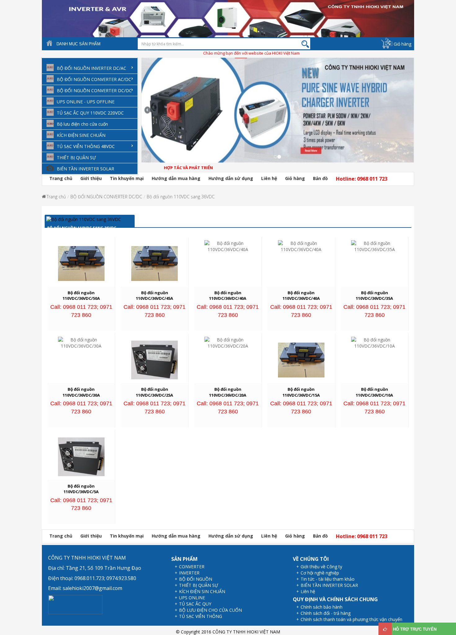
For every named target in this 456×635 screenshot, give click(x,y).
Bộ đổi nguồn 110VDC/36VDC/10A (374, 392)
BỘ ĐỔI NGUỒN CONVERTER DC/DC (106, 197)
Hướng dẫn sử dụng (230, 178)
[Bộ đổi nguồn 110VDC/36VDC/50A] (81, 263)
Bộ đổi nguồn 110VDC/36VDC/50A (81, 295)
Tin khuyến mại (127, 178)
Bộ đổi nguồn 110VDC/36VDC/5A (81, 489)
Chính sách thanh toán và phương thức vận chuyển (351, 619)
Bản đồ (320, 178)
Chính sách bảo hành (321, 607)
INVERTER (189, 573)
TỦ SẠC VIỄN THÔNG (200, 616)
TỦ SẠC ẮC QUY (195, 604)
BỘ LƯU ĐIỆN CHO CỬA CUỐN (210, 610)
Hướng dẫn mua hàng (176, 178)
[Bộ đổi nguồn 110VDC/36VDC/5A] (81, 456)
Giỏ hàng (402, 44)
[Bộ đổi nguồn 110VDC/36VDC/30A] (81, 342)
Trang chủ (60, 178)
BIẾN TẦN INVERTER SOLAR (329, 585)
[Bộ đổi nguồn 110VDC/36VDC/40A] (227, 246)
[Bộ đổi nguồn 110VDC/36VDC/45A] (154, 263)
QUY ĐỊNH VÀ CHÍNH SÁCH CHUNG (335, 599)
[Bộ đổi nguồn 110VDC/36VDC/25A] (154, 360)
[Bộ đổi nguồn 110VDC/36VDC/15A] (301, 360)
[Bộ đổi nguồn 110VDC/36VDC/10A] (374, 342)
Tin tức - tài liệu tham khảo (328, 579)
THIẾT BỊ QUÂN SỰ (198, 585)
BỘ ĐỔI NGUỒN (195, 579)
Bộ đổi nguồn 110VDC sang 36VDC (181, 197)
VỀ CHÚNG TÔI (311, 559)
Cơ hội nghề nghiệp (320, 573)
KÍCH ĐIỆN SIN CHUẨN (202, 591)
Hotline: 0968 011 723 (361, 178)
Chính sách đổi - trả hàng (326, 613)
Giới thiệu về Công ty (321, 567)
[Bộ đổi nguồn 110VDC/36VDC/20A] (227, 342)
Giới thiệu (91, 178)
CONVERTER (191, 567)
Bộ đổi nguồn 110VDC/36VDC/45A (154, 295)
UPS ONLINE (192, 598)
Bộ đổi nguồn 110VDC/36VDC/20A (227, 392)
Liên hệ (269, 178)
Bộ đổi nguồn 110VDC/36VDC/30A (81, 392)
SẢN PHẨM (184, 559)
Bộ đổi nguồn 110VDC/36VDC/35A (374, 295)
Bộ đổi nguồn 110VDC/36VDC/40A (227, 295)
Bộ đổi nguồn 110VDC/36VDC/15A (301, 392)
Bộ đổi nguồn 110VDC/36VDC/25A (154, 392)
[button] (144, 115)
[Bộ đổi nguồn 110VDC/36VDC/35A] (374, 246)
